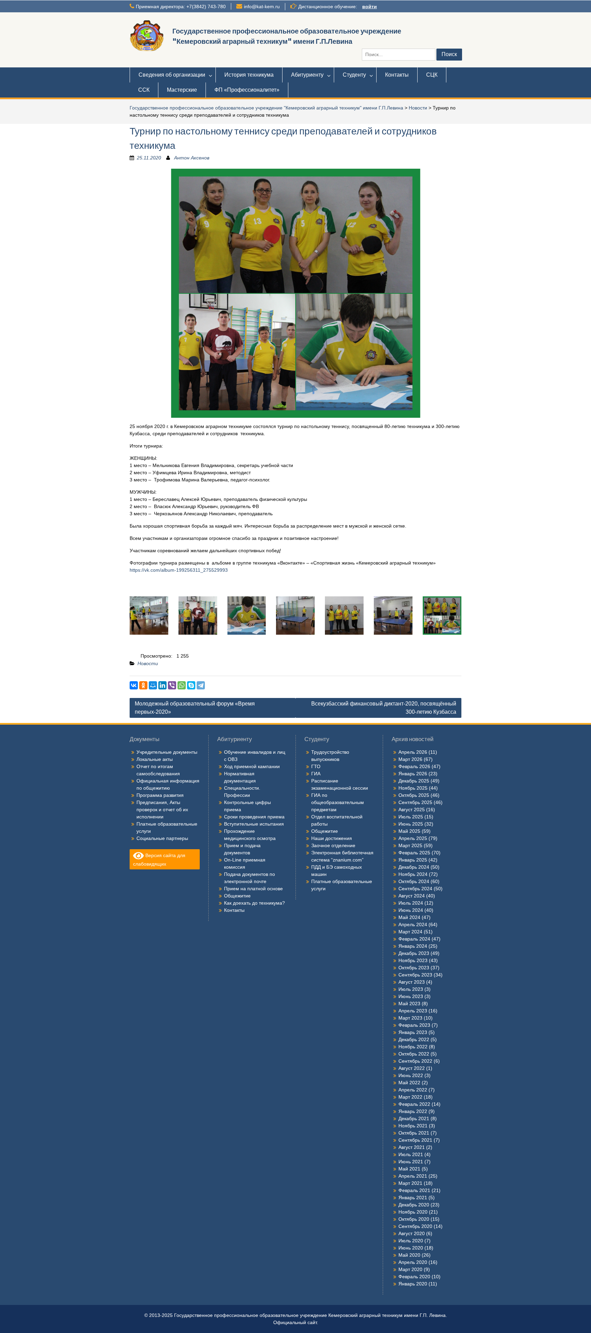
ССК (143, 90)
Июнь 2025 (410, 824)
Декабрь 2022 (413, 1039)
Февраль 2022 (414, 1104)
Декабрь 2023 (413, 953)
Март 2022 (410, 1097)
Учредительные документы (166, 752)
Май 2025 (409, 831)
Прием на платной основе (253, 888)
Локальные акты (154, 759)
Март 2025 (410, 845)
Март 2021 (410, 1183)
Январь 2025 (412, 860)
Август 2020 (411, 1233)
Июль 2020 (410, 1240)
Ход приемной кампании (252, 766)
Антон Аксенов (191, 157)
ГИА (315, 773)
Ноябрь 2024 (413, 874)
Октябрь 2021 (413, 1133)
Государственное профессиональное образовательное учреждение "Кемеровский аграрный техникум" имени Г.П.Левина (266, 108)
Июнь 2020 (410, 1248)
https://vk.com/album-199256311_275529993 (179, 570)
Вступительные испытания (254, 824)
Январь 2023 (412, 1032)
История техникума (249, 75)
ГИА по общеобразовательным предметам (337, 802)
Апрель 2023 (412, 1010)
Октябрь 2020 (413, 1219)
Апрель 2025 (412, 838)
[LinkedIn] (162, 685)
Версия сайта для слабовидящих (159, 860)
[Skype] (191, 685)
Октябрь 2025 (413, 795)
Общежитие (237, 895)
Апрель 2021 (412, 1176)
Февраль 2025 (414, 852)
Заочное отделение (333, 845)
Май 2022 (409, 1082)
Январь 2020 (412, 1283)
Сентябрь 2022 (415, 1061)
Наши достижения (331, 838)
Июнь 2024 (410, 910)
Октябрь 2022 (413, 1054)
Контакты (397, 75)
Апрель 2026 (412, 752)
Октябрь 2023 (413, 967)
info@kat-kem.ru (262, 6)
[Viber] (172, 685)
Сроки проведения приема (254, 816)
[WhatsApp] (182, 685)
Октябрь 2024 (413, 881)
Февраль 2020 (414, 1276)
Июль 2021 (410, 1154)
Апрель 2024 (412, 924)
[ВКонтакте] (134, 685)
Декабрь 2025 (413, 781)
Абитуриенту (307, 75)
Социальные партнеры (162, 838)
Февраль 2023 (414, 1025)
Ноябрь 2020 (413, 1212)
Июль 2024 (410, 903)
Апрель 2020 (412, 1262)
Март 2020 (410, 1269)
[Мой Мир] (153, 685)
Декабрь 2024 (413, 867)
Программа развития (160, 795)
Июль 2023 (410, 989)
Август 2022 (411, 1068)
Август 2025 (411, 809)
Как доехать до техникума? (254, 903)
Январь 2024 (412, 946)
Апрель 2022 (412, 1089)
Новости (418, 108)
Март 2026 (410, 759)
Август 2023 (411, 982)
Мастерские (182, 90)
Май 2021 (409, 1169)
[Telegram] (201, 685)
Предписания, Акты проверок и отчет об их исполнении (162, 809)
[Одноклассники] (143, 685)
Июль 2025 (410, 816)
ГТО (315, 766)
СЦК (431, 75)
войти (369, 6)
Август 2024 (411, 895)
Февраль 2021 (414, 1190)
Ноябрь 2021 (413, 1125)
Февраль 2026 (414, 766)
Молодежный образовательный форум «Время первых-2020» (195, 708)
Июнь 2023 (410, 996)
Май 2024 (409, 917)
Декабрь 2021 (413, 1118)
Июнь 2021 (410, 1161)
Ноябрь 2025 (413, 788)
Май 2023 (409, 1003)
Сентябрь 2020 (415, 1226)
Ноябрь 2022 (413, 1046)
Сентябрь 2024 (415, 888)
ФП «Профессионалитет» (246, 90)
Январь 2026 (412, 773)
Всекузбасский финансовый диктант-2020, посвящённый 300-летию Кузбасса (383, 708)
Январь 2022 (412, 1111)
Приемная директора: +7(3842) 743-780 (181, 6)
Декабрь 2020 (413, 1204)
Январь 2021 (412, 1197)
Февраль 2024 (414, 939)
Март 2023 (410, 1018)
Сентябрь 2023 (415, 975)
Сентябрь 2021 (415, 1140)
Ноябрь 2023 (413, 960)
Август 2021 (411, 1147)
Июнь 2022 (410, 1075)
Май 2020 (409, 1255)
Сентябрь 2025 (415, 802)
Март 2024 (410, 931)
